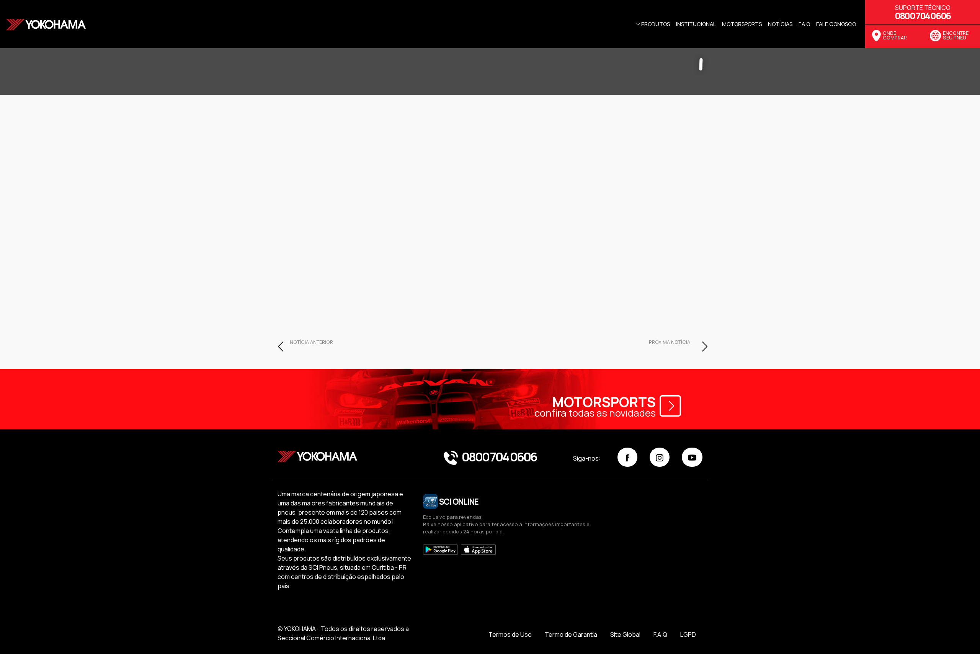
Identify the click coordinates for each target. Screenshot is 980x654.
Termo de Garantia (571, 634)
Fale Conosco (836, 24)
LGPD (688, 634)
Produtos (655, 24)
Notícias (780, 24)
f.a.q (804, 24)
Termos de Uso (510, 634)
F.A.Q (660, 634)
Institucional (696, 24)
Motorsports (742, 24)
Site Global (625, 634)
